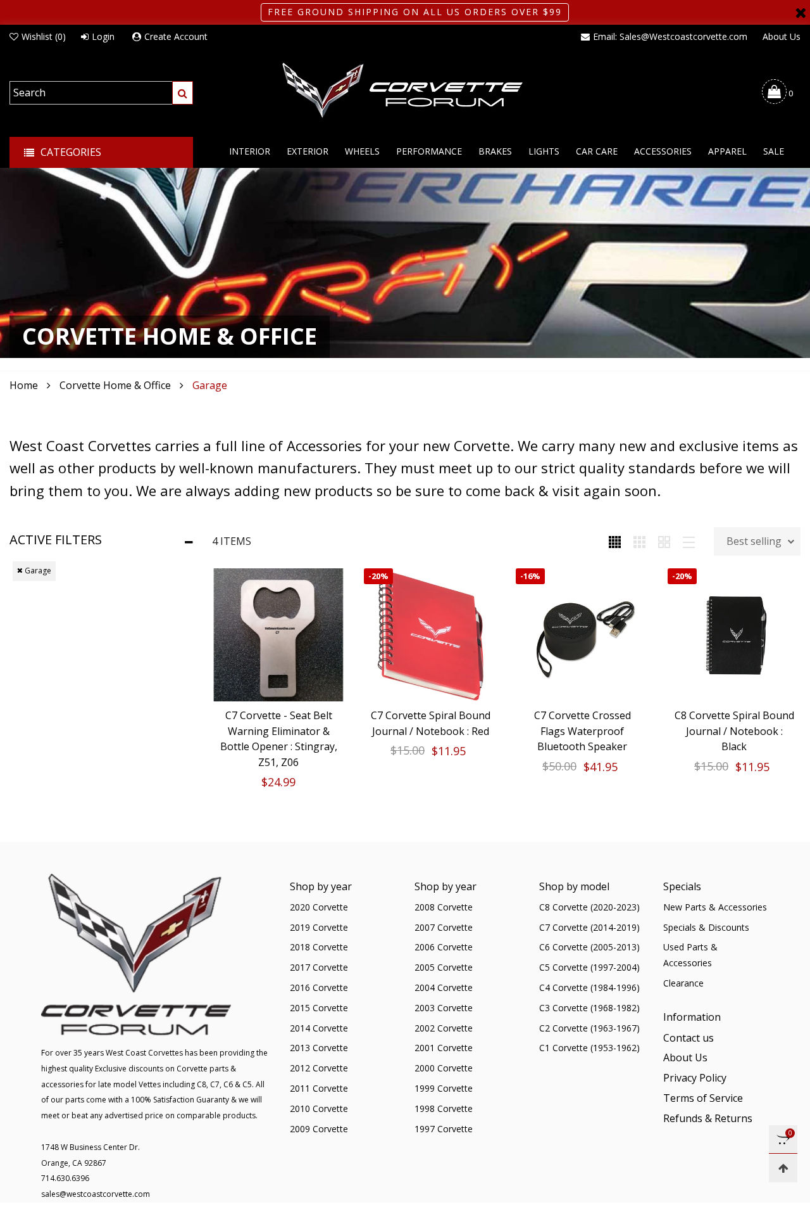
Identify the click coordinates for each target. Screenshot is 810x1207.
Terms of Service (703, 1098)
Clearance (683, 983)
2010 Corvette (319, 1108)
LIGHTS (543, 151)
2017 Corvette (319, 967)
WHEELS (362, 151)
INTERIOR (249, 151)
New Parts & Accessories (715, 907)
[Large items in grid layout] (639, 541)
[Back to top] (783, 1168)
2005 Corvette (443, 967)
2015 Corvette (319, 1008)
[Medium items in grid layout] (615, 541)
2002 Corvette (443, 1028)
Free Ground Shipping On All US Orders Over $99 (415, 12)
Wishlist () (44, 36)
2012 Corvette (319, 1068)
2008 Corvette (443, 907)
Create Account (176, 36)
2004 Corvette (443, 987)
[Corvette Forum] (405, 91)
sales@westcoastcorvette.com (95, 1194)
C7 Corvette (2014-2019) (589, 927)
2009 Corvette (319, 1129)
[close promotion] (800, 12)
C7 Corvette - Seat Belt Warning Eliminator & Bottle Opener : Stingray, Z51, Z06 (278, 738)
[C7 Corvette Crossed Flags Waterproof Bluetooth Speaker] (582, 634)
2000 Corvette (443, 1068)
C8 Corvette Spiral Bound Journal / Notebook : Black (734, 731)
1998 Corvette (443, 1108)
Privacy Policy (694, 1078)
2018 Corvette (319, 947)
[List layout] (689, 541)
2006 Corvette (443, 947)
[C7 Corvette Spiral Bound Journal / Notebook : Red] (430, 634)
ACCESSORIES (663, 151)
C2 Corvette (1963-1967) (589, 1028)
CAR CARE (597, 151)
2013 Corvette (319, 1048)
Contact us (688, 1038)
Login (103, 36)
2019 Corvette (319, 927)
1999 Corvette (443, 1088)
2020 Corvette (319, 907)
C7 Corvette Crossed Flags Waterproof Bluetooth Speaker (582, 731)
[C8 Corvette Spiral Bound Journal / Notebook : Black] (734, 634)
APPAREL (727, 151)
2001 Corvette (443, 1048)
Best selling (754, 541)
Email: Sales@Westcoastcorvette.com (670, 36)
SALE (773, 151)
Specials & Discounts (706, 927)
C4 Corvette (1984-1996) (589, 987)
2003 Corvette (443, 1008)
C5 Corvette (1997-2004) (589, 967)
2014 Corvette (319, 1028)
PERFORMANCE (429, 151)
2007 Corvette (443, 927)
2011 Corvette (319, 1088)
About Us (782, 36)
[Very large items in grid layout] (664, 541)
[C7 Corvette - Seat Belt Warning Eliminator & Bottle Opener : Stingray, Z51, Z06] (278, 634)
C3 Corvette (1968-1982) (589, 1008)
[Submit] (182, 93)
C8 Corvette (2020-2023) (589, 907)
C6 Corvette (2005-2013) (589, 947)
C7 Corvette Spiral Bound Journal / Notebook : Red (430, 723)
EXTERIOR (307, 151)
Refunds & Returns (707, 1118)
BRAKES (495, 151)
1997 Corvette (443, 1129)
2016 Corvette (319, 987)
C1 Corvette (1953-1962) (589, 1048)
